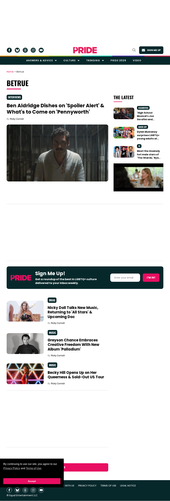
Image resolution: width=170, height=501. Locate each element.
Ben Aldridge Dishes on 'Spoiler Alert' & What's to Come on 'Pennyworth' (55, 108)
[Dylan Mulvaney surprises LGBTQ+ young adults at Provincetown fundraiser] (124, 132)
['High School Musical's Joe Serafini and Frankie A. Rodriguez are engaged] (124, 113)
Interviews (14, 97)
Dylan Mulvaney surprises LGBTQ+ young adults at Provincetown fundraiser (148, 138)
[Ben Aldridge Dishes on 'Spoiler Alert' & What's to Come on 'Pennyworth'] (57, 153)
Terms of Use (33, 468)
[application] (138, 177)
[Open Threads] (25, 50)
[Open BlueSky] (17, 50)
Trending (93, 60)
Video (137, 60)
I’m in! (151, 277)
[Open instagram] (33, 50)
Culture (69, 60)
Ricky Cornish (17, 119)
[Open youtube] (41, 50)
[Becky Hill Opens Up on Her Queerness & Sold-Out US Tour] (25, 374)
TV (139, 146)
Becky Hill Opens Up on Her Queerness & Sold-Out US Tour (76, 375)
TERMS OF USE (108, 485)
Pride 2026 (118, 60)
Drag (52, 300)
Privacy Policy (11, 468)
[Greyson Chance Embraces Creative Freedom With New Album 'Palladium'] (25, 343)
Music (52, 333)
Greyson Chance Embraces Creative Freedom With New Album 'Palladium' (73, 345)
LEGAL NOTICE (128, 485)
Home (10, 71)
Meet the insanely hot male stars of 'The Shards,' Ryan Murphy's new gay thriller (148, 157)
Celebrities (143, 107)
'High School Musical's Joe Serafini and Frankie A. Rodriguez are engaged (146, 121)
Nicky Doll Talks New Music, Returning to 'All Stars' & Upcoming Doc (73, 312)
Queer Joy (142, 126)
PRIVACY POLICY (87, 485)
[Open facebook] (9, 50)
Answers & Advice (39, 60)
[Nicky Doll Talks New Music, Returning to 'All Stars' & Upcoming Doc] (25, 311)
